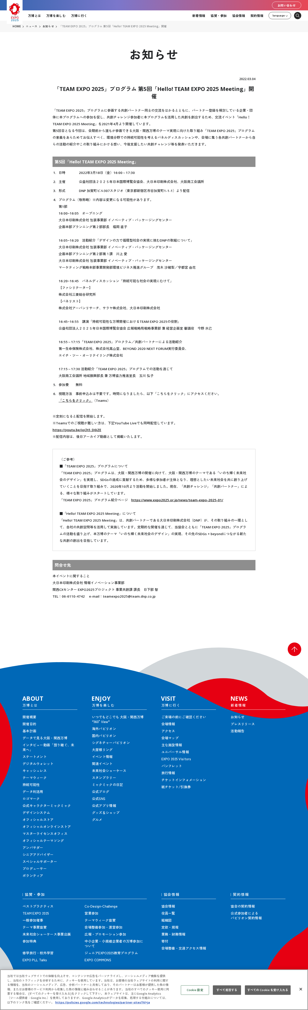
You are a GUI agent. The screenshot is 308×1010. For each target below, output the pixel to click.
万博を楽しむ (56, 15)
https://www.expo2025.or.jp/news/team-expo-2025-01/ (177, 500)
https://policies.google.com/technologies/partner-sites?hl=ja (102, 1002)
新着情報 (198, 15)
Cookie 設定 (195, 990)
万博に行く (79, 15)
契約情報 (257, 15)
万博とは (34, 15)
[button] (294, 649)
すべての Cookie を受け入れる (267, 990)
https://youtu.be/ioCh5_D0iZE (77, 430)
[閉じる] (301, 989)
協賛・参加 (219, 15)
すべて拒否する (226, 990)
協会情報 (238, 15)
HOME (17, 26)
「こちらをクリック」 (75, 400)
